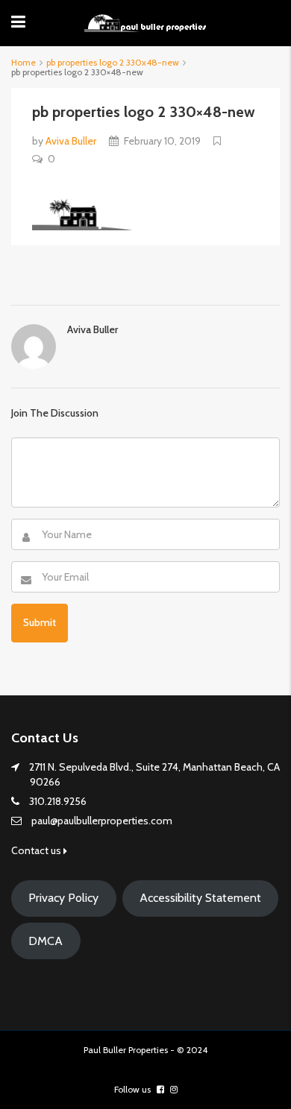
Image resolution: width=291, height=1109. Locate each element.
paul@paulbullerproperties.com (101, 820)
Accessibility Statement (200, 898)
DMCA (45, 941)
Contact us (37, 850)
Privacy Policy (63, 898)
